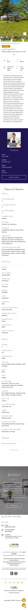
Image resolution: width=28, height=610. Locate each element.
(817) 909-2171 (6, 161)
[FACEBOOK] (6, 582)
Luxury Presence (14, 592)
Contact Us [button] (14, 505)
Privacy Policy (20, 600)
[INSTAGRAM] (10, 582)
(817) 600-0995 (8, 531)
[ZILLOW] (22, 582)
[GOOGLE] (18, 582)
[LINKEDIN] (14, 582)
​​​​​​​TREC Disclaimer (14, 565)
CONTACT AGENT (14, 177)
